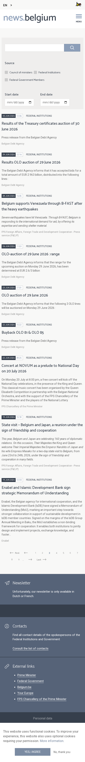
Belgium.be (24, 687)
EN (5, 5)
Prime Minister (26, 675)
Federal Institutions (49, 72)
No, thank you (62, 752)
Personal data (42, 718)
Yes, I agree (33, 751)
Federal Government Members (26, 80)
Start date (12, 94)
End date (46, 94)
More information (51, 741)
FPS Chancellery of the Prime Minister (41, 699)
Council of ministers (20, 72)
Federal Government (30, 681)
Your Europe (25, 693)
